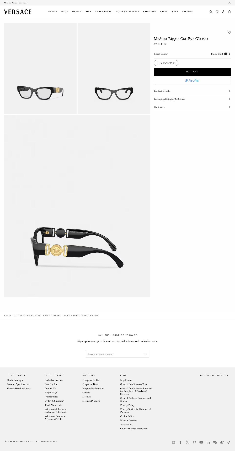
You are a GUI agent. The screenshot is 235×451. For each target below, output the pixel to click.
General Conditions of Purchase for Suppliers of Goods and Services (136, 391)
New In (52, 11)
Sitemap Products (91, 400)
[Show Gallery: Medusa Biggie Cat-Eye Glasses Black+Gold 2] (114, 68)
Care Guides (51, 384)
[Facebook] (181, 442)
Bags (64, 11)
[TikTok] (229, 442)
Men (88, 11)
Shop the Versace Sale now (15, 3)
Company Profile (90, 380)
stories (187, 11)
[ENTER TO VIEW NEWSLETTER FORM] (146, 354)
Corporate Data (90, 384)
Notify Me (192, 72)
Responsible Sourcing (93, 388)
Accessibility (126, 424)
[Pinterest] (194, 442)
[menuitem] (52, 12)
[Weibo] (222, 442)
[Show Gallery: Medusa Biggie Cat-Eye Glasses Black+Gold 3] (77, 206)
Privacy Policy (127, 405)
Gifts (164, 11)
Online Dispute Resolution (134, 428)
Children (149, 11)
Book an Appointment (18, 384)
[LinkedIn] (208, 442)
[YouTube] (201, 442)
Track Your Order (54, 405)
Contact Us (50, 388)
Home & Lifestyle (127, 11)
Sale (175, 11)
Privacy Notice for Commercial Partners (135, 410)
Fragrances (103, 11)
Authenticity (51, 396)
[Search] (211, 11)
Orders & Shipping (54, 400)
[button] (229, 11)
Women (77, 11)
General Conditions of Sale (133, 384)
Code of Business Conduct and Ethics (135, 399)
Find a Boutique (15, 380)
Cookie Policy (127, 416)
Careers (86, 392)
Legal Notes (126, 380)
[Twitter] (187, 442)
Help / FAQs (51, 392)
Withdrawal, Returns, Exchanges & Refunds (56, 410)
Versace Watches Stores (18, 388)
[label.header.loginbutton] (223, 11)
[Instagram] (174, 442)
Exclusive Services (54, 380)
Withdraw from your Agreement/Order (55, 417)
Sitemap (86, 396)
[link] (8, 315)
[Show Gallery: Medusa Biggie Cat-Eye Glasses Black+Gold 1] (40, 68)
